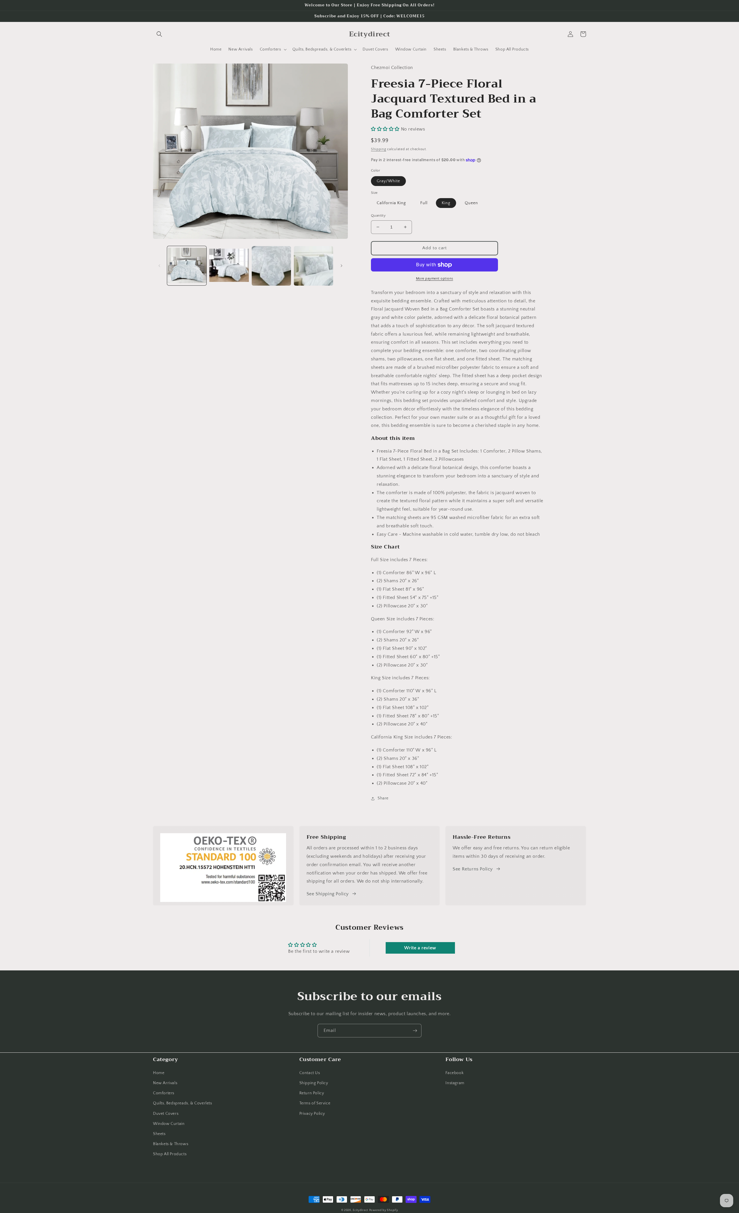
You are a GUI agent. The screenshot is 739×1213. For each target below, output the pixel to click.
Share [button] (383, 798)
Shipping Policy (313, 1083)
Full (424, 203)
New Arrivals (165, 1083)
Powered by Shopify (383, 1210)
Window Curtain (168, 1123)
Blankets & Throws (170, 1144)
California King (391, 203)
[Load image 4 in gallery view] (313, 265)
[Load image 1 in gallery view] (186, 265)
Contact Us (309, 1073)
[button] (159, 34)
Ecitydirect (360, 1210)
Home (158, 1073)
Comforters (163, 1093)
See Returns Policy (473, 869)
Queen (471, 203)
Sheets (159, 1134)
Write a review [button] (420, 947)
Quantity (378, 215)
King (446, 203)
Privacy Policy (312, 1113)
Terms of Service (315, 1103)
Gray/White (388, 181)
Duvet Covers (165, 1113)
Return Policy (311, 1093)
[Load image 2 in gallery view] (229, 265)
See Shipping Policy (328, 893)
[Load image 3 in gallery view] (271, 265)
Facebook (454, 1073)
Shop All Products (169, 1154)
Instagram (454, 1083)
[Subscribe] (414, 1030)
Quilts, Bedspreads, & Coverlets (182, 1103)
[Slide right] (341, 265)
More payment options (434, 278)
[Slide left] (159, 265)
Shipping (378, 149)
